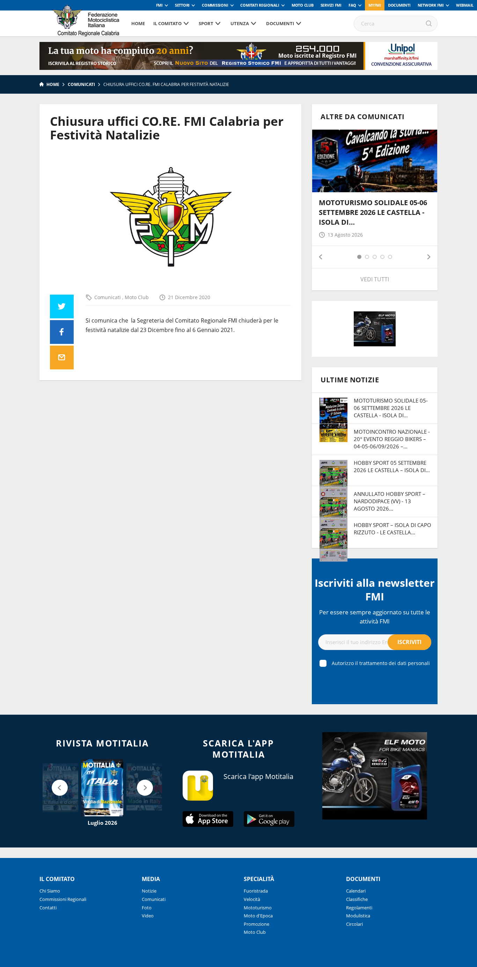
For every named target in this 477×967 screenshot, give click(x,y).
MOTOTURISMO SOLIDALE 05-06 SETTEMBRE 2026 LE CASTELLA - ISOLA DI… (373, 212)
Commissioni (215, 5)
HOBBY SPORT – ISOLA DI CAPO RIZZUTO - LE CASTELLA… (392, 528)
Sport (206, 23)
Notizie (149, 891)
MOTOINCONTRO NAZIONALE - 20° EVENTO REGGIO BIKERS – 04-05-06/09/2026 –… (392, 439)
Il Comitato (167, 23)
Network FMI (431, 5)
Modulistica (358, 915)
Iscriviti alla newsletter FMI (375, 590)
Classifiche (357, 899)
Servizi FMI (331, 5)
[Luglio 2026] (102, 787)
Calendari (356, 891)
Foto (147, 907)
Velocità (252, 899)
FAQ (352, 5)
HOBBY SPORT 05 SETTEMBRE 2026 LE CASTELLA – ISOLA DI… (392, 466)
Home (138, 23)
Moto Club (303, 5)
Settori (182, 5)
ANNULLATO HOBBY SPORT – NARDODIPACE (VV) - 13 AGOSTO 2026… (389, 501)
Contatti (48, 907)
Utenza (239, 23)
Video (148, 915)
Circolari (354, 924)
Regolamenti (359, 907)
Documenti (399, 5)
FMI (159, 5)
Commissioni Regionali (62, 899)
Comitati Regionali (259, 5)
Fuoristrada (256, 891)
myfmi (374, 5)
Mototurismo (258, 907)
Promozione (256, 924)
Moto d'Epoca (258, 915)
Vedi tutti (374, 279)
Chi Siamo (49, 891)
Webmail (465, 5)
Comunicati (81, 84)
